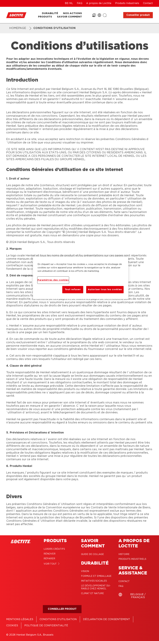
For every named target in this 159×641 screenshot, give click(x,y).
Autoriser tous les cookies (105, 289)
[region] (80, 277)
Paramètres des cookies (53, 280)
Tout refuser (73, 289)
